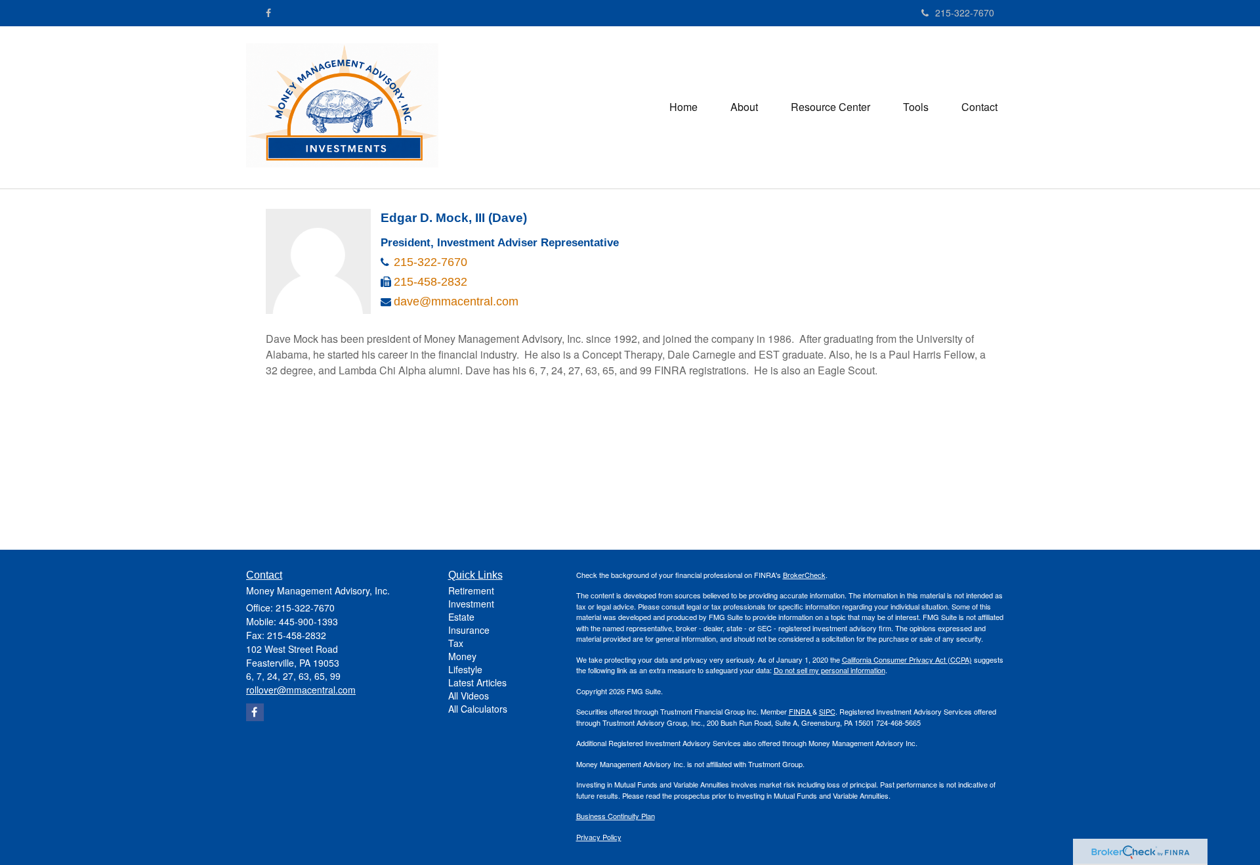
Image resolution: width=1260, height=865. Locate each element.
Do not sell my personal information (829, 670)
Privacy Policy (598, 837)
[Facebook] (268, 12)
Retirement (471, 590)
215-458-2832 (430, 281)
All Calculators (477, 708)
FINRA (800, 711)
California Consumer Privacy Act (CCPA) (907, 659)
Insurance (469, 629)
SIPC (827, 711)
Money (462, 656)
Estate (461, 616)
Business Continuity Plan (615, 815)
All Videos (468, 695)
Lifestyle (465, 669)
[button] (744, 107)
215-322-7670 (964, 12)
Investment (471, 603)
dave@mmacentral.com (456, 301)
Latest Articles (477, 682)
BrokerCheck (804, 574)
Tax (455, 643)
